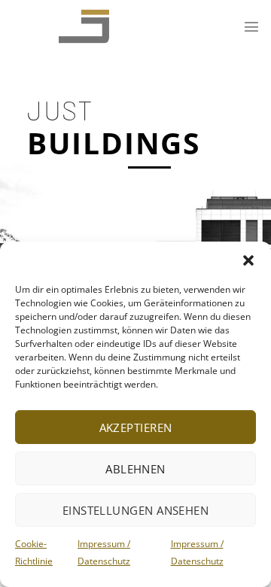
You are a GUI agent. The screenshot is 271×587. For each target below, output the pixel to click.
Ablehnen (135, 468)
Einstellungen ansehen (135, 510)
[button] (248, 260)
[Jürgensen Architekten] (69, 26)
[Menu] (251, 26)
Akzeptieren (135, 427)
